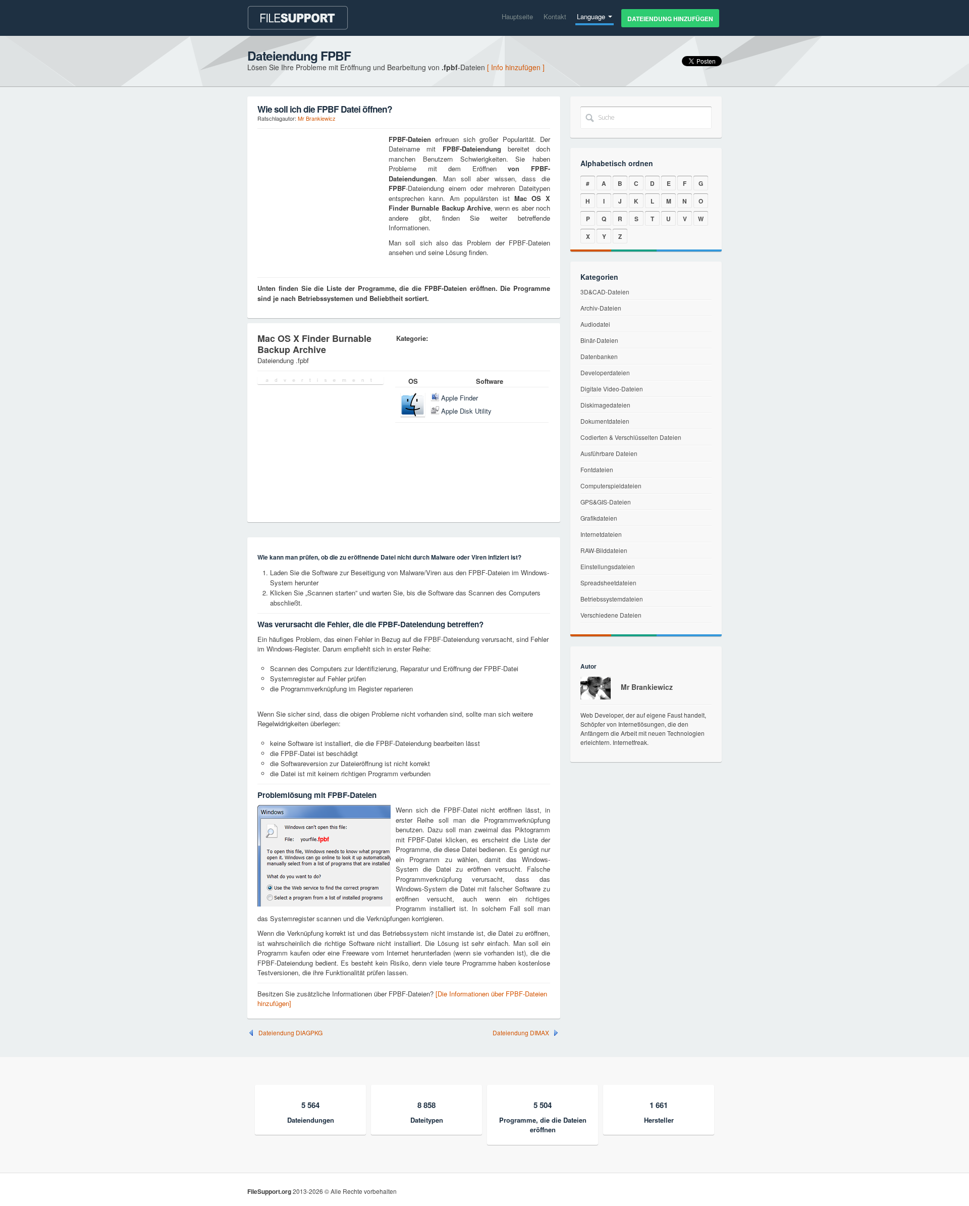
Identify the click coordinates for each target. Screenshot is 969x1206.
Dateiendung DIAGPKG (290, 1033)
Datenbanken (599, 356)
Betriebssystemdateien (611, 598)
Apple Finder (459, 398)
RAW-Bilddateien (603, 550)
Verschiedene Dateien (610, 615)
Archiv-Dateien (600, 308)
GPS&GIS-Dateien (605, 501)
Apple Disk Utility (466, 411)
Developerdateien (605, 372)
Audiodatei (595, 324)
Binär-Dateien (599, 340)
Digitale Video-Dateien (611, 388)
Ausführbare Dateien (608, 453)
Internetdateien (601, 534)
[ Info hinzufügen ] (516, 67)
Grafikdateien (598, 518)
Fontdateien (596, 469)
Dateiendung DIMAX (521, 1033)
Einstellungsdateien (607, 566)
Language (592, 16)
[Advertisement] (320, 197)
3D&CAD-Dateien (604, 291)
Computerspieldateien (610, 485)
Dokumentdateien (604, 421)
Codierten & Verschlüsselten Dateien (630, 437)
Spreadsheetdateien (608, 582)
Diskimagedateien (605, 404)
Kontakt (555, 16)
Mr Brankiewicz (317, 118)
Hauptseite (517, 16)
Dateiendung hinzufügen (670, 18)
